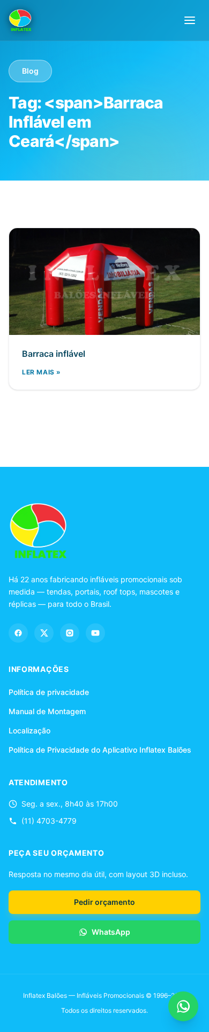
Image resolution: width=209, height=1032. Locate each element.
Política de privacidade (49, 692)
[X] (44, 633)
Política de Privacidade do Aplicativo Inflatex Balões (100, 749)
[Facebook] (18, 633)
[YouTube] (95, 633)
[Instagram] (69, 633)
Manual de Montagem (47, 711)
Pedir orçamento (104, 901)
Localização (29, 730)
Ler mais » (41, 372)
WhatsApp (111, 931)
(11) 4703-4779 (49, 820)
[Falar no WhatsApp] (183, 1006)
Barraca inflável (53, 353)
